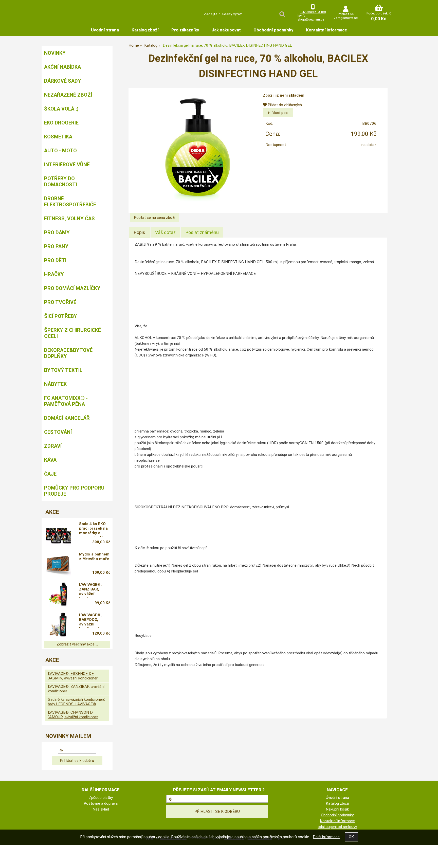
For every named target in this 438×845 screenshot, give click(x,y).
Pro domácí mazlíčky (72, 288)
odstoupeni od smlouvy (337, 826)
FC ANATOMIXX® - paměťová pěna (66, 401)
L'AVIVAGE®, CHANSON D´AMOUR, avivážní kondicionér (73, 714)
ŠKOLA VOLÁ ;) (61, 109)
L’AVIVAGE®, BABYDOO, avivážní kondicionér (90, 620)
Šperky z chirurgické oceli (72, 333)
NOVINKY (55, 53)
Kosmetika (58, 137)
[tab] (139, 232)
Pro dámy (57, 232)
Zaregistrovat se (346, 18)
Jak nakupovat (226, 29)
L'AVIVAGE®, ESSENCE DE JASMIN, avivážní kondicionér (73, 675)
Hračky (54, 274)
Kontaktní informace (326, 29)
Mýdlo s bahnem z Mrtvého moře (94, 556)
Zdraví (53, 446)
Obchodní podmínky (273, 29)
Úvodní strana (105, 29)
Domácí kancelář (67, 418)
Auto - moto (60, 151)
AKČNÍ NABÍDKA (62, 67)
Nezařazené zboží (68, 95)
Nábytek (55, 384)
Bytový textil (63, 370)
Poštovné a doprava (101, 803)
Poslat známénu (202, 232)
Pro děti (55, 260)
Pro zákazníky (185, 29)
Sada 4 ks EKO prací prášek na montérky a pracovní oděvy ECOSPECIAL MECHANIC (93, 529)
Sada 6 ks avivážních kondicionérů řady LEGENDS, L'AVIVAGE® (76, 701)
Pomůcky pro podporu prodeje (74, 491)
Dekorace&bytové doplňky (68, 353)
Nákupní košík (337, 809)
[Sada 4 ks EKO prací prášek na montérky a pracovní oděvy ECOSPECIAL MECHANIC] (58, 533)
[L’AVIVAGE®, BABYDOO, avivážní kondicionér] (58, 625)
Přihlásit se (346, 14)
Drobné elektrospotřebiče (70, 201)
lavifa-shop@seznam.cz (311, 17)
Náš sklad (101, 809)
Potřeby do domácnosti (60, 181)
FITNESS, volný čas (69, 218)
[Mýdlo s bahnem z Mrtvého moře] (58, 564)
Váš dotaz (165, 232)
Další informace (326, 837)
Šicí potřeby (60, 316)
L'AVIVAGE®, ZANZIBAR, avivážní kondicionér (90, 590)
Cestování (58, 432)
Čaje (50, 474)
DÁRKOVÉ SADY (62, 81)
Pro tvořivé (60, 302)
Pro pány (56, 246)
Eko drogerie (61, 123)
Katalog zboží (145, 29)
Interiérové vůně (67, 164)
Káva (50, 460)
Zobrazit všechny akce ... (77, 644)
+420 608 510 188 (313, 12)
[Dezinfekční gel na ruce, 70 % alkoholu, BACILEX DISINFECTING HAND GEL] (197, 147)
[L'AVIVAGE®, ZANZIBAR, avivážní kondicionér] (58, 594)
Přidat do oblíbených (284, 105)
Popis (139, 232)
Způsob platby (101, 797)
